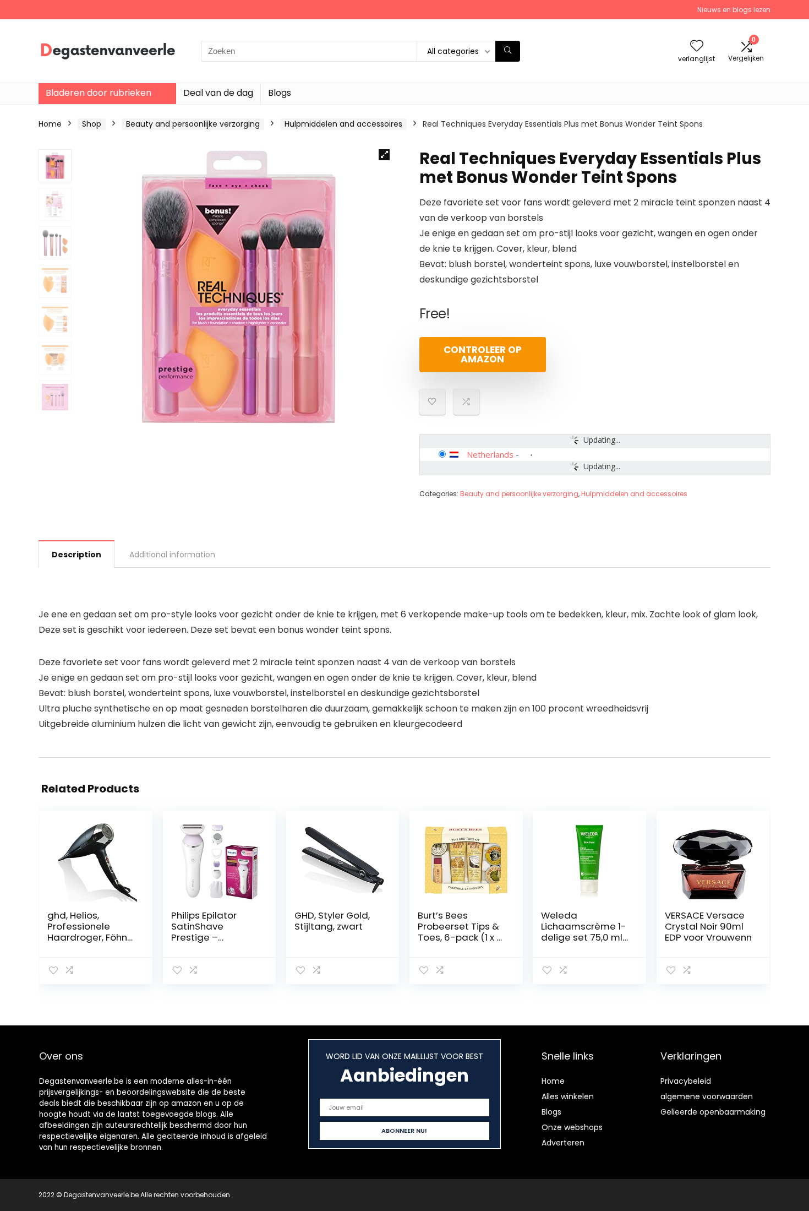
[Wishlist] (696, 46)
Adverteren (563, 1142)
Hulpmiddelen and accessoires (343, 123)
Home (50, 123)
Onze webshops (572, 1127)
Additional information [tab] (172, 554)
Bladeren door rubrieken (98, 92)
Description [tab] (76, 554)
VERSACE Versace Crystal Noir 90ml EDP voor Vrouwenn (708, 926)
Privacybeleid (685, 1081)
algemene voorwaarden (706, 1096)
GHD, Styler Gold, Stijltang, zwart (332, 921)
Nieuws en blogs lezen (733, 9)
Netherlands (490, 454)
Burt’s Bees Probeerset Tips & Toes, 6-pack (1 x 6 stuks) (460, 932)
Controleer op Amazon (483, 354)
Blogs (279, 92)
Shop (91, 123)
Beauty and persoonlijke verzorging (193, 123)
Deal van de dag (218, 92)
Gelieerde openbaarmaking (713, 1111)
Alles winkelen (568, 1096)
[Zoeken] (507, 51)
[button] (384, 154)
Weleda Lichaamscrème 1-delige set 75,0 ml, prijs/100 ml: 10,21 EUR (583, 937)
